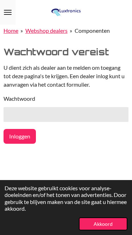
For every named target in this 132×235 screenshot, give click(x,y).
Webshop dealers (46, 30)
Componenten (92, 30)
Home (11, 30)
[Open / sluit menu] (7, 12)
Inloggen (19, 136)
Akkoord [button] (103, 224)
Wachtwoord (19, 98)
